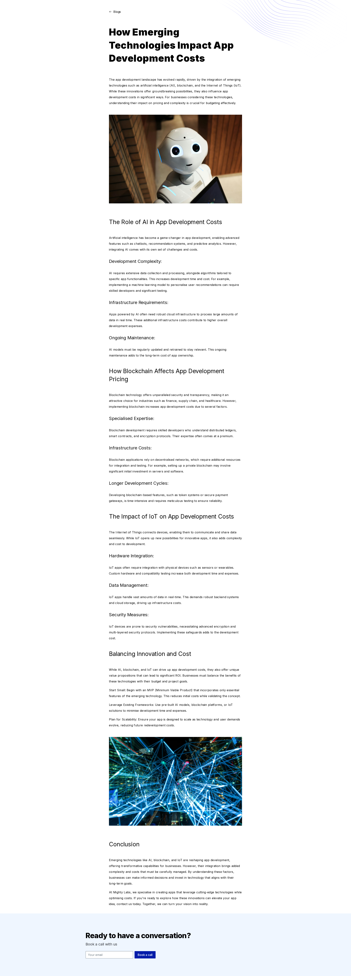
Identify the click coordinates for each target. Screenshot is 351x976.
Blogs (117, 12)
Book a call (145, 955)
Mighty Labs (122, 892)
